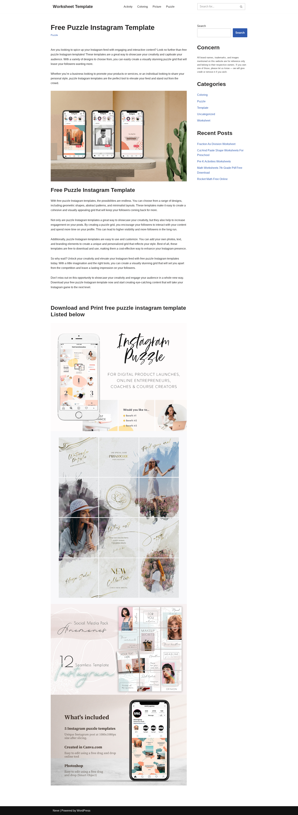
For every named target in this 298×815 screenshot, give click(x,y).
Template (202, 107)
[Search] (241, 6)
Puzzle (170, 6)
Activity (128, 6)
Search (201, 26)
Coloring (142, 6)
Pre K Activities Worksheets (214, 161)
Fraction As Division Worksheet (216, 144)
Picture (157, 6)
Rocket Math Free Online (212, 179)
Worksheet (203, 120)
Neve (56, 810)
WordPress (83, 810)
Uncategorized (206, 114)
